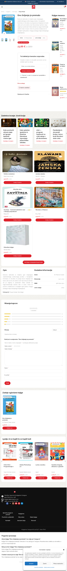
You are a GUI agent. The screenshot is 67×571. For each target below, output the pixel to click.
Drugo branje (22, 11)
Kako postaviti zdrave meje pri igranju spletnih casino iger (8, 134)
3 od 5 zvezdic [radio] (17, 346)
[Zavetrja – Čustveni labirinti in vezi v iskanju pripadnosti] (17, 197)
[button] (64, 550)
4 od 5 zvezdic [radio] (18, 346)
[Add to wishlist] (31, 152)
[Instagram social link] (13, 503)
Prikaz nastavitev (58, 563)
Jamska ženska (40, 174)
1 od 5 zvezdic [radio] (14, 346)
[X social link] (10, 503)
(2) (30, 210)
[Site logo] (33, 6)
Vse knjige (14, 11)
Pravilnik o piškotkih (38, 567)
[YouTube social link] (16, 503)
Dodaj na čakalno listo (27, 71)
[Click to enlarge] (4, 33)
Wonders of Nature (42, 210)
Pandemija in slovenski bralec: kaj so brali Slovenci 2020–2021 (58, 134)
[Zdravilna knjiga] (17, 235)
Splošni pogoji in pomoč (49, 567)
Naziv (6, 368)
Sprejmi (31, 563)
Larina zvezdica (24, 465)
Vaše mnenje (8, 349)
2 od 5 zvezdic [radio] (15, 346)
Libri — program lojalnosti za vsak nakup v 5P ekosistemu (41, 134)
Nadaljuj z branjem (8, 141)
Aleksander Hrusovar (6, 124)
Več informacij (24, 42)
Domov (2, 11)
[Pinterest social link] (19, 503)
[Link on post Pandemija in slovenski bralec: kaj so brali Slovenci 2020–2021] (58, 123)
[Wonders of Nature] (49, 197)
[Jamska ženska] (49, 161)
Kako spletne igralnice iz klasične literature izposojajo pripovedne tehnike (25, 136)
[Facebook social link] (7, 503)
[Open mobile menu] (2, 7)
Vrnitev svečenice (9, 174)
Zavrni (44, 563)
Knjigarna (8, 11)
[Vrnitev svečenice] (17, 161)
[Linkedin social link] (22, 503)
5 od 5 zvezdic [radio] (19, 346)
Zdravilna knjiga (9, 247)
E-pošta (7, 375)
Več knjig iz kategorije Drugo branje (33, 262)
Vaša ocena (8, 346)
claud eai (24, 124)
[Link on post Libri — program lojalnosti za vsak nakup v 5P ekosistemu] (41, 123)
